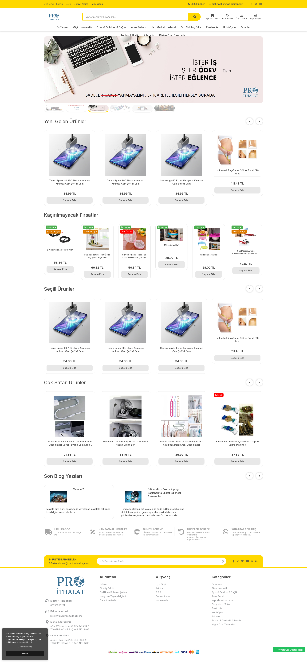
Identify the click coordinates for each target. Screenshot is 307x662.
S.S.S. (68, 4)
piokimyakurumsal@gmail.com (227, 4)
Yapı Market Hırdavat (163, 27)
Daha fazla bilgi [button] (25, 647)
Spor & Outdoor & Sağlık (111, 27)
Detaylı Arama (81, 4)
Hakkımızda (97, 4)
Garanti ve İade (108, 600)
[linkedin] (256, 561)
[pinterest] (252, 561)
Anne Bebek (138, 27)
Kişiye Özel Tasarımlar (223, 624)
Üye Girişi (49, 4)
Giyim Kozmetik (82, 27)
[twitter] (256, 4)
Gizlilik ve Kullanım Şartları (113, 592)
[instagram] (251, 4)
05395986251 (197, 4)
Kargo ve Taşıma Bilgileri (113, 596)
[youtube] (261, 4)
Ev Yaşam (62, 27)
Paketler (245, 27)
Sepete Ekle (69, 200)
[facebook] (247, 4)
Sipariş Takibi (107, 588)
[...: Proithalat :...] (61, 17)
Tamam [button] (25, 654)
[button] (259, 121)
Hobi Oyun (229, 27)
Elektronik (212, 27)
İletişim (59, 4)
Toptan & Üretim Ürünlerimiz (226, 620)
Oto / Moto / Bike (191, 27)
